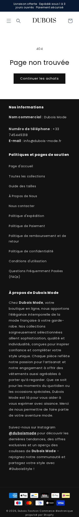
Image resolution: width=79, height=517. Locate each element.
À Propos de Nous (23, 196)
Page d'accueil (21, 166)
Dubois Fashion (28, 511)
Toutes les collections (27, 176)
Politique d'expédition (26, 216)
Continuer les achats (39, 78)
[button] (9, 21)
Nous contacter (21, 206)
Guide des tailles (22, 186)
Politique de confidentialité (31, 251)
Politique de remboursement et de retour (37, 239)
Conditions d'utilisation (28, 261)
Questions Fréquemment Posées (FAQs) (36, 274)
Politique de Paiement (27, 226)
